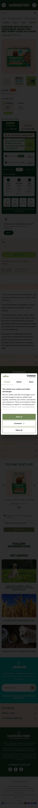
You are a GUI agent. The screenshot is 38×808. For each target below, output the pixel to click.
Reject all (19, 430)
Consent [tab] (7, 382)
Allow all (19, 417)
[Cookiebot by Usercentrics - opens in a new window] (27, 376)
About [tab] (31, 382)
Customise (18, 423)
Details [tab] (19, 382)
